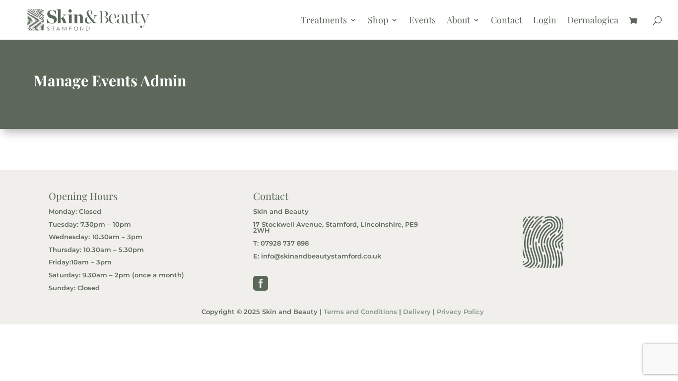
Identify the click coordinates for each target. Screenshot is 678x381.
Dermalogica (592, 21)
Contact (506, 21)
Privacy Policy (460, 312)
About (458, 21)
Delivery (417, 312)
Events (422, 21)
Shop (378, 21)
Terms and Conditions (360, 312)
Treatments (324, 21)
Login (544, 21)
